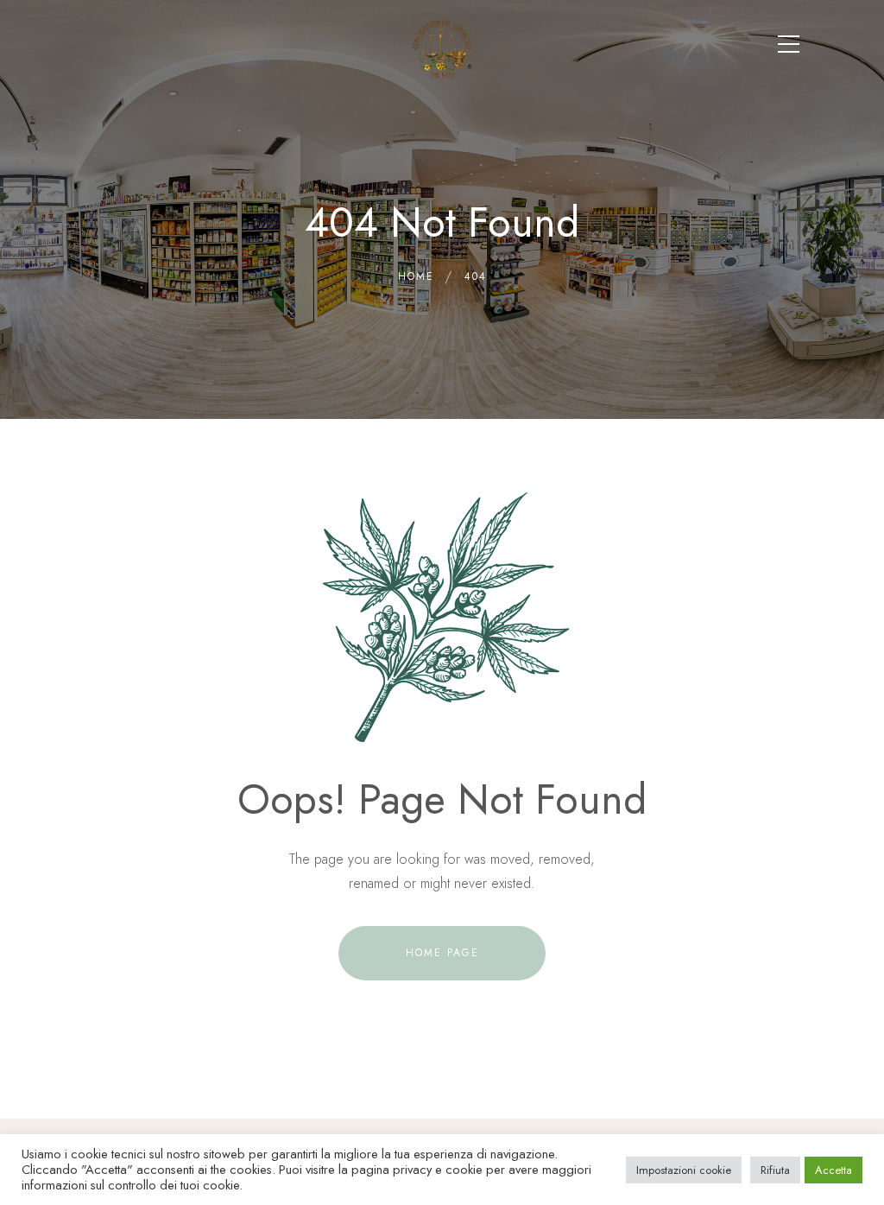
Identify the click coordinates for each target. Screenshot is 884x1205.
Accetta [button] (833, 1170)
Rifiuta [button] (775, 1170)
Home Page (442, 953)
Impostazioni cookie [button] (683, 1170)
